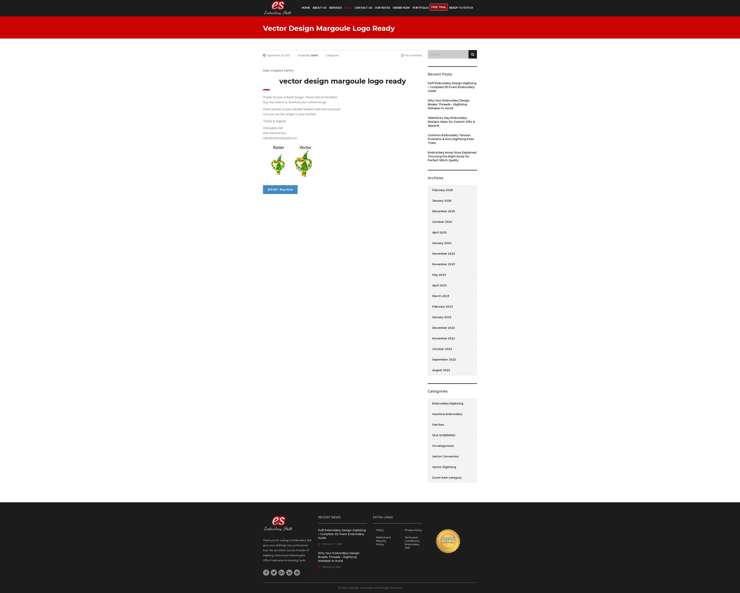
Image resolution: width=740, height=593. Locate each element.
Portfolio (420, 7)
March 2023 (440, 296)
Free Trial (438, 7)
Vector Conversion (445, 456)
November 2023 (443, 264)
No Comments (414, 55)
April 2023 (439, 285)
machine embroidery (447, 414)
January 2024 (442, 243)
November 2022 (443, 338)
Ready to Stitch (461, 7)
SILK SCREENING (443, 435)
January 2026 (441, 200)
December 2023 (443, 253)
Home (306, 7)
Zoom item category (447, 477)
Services (335, 7)
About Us (319, 7)
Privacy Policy (413, 530)
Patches (438, 424)
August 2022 (441, 370)
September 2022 (444, 359)
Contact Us (363, 7)
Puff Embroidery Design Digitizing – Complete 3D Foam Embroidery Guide (452, 87)
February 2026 (442, 190)
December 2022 (443, 328)
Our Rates (382, 7)
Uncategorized (443, 446)
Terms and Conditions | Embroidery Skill (412, 542)
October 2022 (442, 349)
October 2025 (442, 222)
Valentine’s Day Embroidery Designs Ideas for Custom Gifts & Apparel (451, 121)
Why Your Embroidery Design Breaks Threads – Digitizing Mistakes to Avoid (449, 104)
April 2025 (439, 232)
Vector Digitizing (444, 467)
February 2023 (442, 306)
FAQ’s (379, 530)
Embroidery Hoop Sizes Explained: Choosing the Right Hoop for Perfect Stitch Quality (452, 156)
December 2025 (443, 211)
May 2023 (439, 275)
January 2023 (441, 317)
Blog (348, 7)
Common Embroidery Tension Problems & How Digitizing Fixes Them (451, 139)
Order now (401, 7)
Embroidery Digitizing (447, 403)
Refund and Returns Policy (383, 541)
